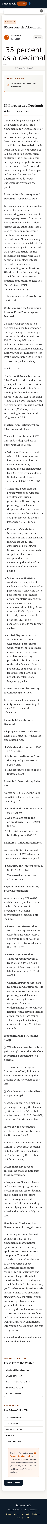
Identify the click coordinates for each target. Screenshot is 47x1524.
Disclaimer (36, 1514)
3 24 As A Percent (13, 1393)
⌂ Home (22, 4)
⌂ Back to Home (13, 1482)
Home (8, 1514)
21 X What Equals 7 (14, 1417)
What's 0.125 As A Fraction (17, 1370)
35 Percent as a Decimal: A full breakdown (23, 85)
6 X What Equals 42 (14, 1441)
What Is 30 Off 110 (14, 1429)
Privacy (20, 1518)
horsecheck (9, 3)
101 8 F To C (11, 1435)
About (16, 1514)
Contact (25, 1514)
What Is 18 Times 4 (14, 1376)
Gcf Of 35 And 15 (13, 1423)
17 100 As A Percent (14, 1388)
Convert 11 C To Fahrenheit (18, 1382)
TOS (28, 1518)
